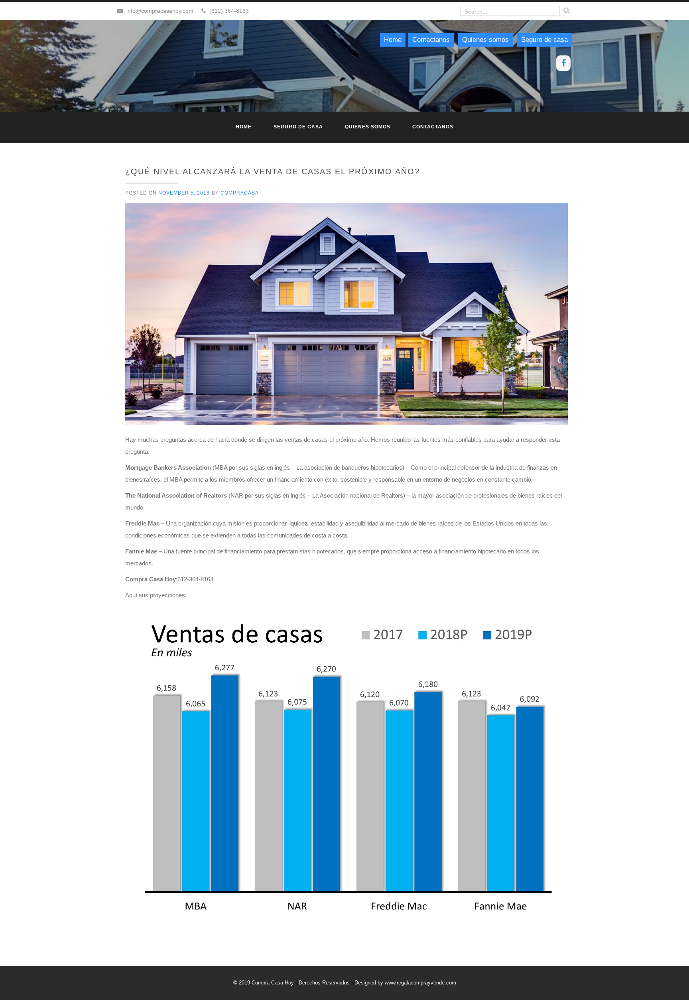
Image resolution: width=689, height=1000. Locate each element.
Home (393, 39)
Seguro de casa (544, 39)
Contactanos (431, 39)
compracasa (239, 193)
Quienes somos (485, 39)
